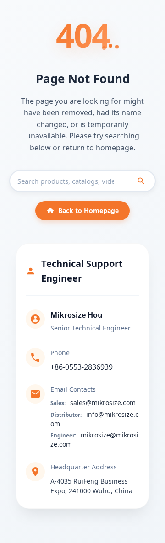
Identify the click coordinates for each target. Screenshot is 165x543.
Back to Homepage (88, 210)
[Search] (141, 181)
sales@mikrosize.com (103, 402)
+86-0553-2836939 (81, 367)
